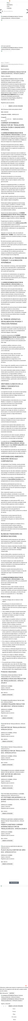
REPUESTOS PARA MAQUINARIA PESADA (12, 64)
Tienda (6, 62)
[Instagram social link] (23, 1)
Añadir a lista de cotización (15, 106)
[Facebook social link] (21, 1)
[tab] (8, 119)
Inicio (2, 62)
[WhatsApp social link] (26, 1)
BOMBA (9, 114)
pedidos (9, 605)
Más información (4, 993)
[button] (7, 864)
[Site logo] (10, 5)
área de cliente (15, 604)
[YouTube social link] (24, 1)
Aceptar (12, 993)
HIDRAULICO (4, 66)
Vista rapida (2, 867)
